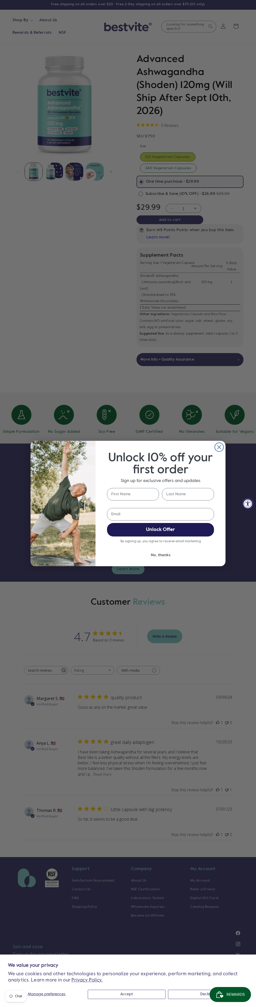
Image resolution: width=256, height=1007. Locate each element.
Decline (206, 994)
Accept (126, 994)
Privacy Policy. (87, 980)
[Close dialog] (219, 447)
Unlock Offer (160, 529)
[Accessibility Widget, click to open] (248, 503)
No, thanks (160, 555)
